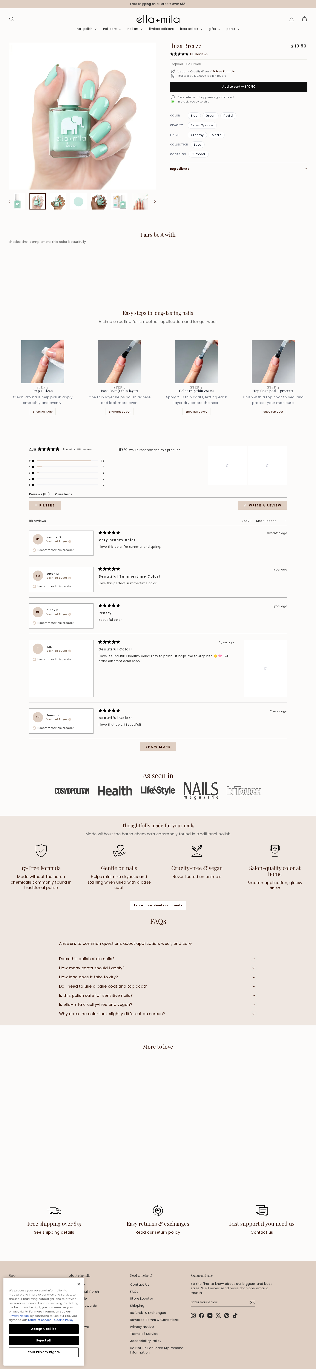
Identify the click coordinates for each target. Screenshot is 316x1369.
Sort (248, 521)
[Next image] (153, 201)
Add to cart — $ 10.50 (238, 86)
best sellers (189, 29)
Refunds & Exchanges (148, 1312)
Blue (194, 115)
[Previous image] (11, 201)
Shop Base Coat (119, 411)
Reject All (43, 1340)
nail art (133, 29)
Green (210, 115)
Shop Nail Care (42, 411)
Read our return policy (158, 1232)
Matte (216, 135)
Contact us (262, 1232)
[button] (66, 460)
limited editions (161, 29)
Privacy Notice (142, 1326)
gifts (213, 29)
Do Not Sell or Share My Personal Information (157, 1350)
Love (197, 144)
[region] (158, 4)
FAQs (134, 1291)
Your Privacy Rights (44, 1352)
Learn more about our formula (158, 905)
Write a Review (267, 506)
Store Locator (141, 1298)
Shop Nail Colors (196, 411)
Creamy (197, 135)
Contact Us (140, 1284)
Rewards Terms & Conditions (154, 1319)
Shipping (137, 1305)
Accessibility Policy (145, 1340)
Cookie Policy (63, 1320)
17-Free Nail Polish (84, 1291)
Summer (199, 154)
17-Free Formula (223, 71)
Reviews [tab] (39, 495)
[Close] (78, 1284)
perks (231, 29)
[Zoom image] (82, 116)
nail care (110, 29)
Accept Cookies (43, 1329)
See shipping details (54, 1232)
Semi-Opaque (202, 125)
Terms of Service (144, 1333)
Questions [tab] (63, 495)
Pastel (228, 115)
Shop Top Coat (273, 411)
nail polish (85, 29)
